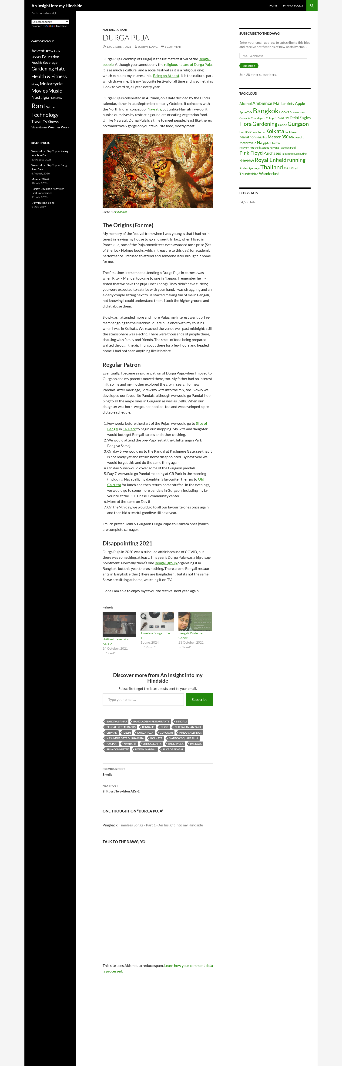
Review (246, 160)
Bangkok (265, 111)
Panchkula (176, 743)
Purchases (272, 153)
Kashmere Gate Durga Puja (125, 738)
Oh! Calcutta (152, 743)
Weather (54, 127)
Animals (55, 51)
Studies (243, 168)
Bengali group (166, 563)
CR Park (129, 429)
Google (282, 125)
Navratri (154, 109)
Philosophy (56, 97)
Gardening (264, 123)
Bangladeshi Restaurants (151, 721)
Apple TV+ (245, 112)
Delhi (127, 732)
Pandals (196, 743)
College (270, 118)
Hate (60, 69)
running (296, 160)
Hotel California (248, 132)
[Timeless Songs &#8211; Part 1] (157, 621)
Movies (39, 91)
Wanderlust (269, 173)
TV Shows (51, 121)
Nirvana (274, 147)
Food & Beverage (44, 62)
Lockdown (291, 132)
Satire (50, 107)
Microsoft (296, 137)
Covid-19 (282, 118)
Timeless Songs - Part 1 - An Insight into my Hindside (161, 825)
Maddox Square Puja (183, 738)
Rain (284, 153)
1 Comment (173, 46)
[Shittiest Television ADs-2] (119, 624)
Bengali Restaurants (121, 726)
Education (50, 56)
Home (273, 5)
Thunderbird (248, 174)
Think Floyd (291, 168)
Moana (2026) (40, 179)
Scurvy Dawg (148, 46)
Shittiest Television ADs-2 (121, 788)
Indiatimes (121, 212)
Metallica (261, 137)
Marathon (247, 137)
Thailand (271, 167)
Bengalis (148, 726)
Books (284, 112)
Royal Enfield (270, 159)
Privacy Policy (293, 5)
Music (55, 91)
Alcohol (245, 103)
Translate (61, 26)
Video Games (39, 127)
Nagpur (112, 743)
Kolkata (156, 738)
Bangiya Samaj (117, 721)
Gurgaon (166, 732)
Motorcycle (247, 143)
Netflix (276, 143)
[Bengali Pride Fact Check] (195, 621)
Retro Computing (297, 153)
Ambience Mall (267, 103)
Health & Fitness (49, 76)
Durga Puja (145, 732)
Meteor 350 (278, 136)
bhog (164, 726)
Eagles (305, 117)
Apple (300, 103)
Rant (123, 29)
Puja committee (118, 749)
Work (65, 127)
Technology (45, 115)
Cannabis (244, 118)
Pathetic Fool (288, 147)
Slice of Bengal (173, 749)
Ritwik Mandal (145, 749)
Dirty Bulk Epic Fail (42, 202)
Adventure (41, 50)
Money (35, 84)
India (261, 132)
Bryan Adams (297, 112)
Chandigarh (258, 118)
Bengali (181, 721)
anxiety (288, 103)
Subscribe (199, 699)
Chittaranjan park (188, 726)
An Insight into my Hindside (56, 5)
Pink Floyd (251, 153)
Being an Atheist (166, 75)
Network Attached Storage (254, 147)
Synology (254, 168)
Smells (114, 771)
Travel (36, 121)
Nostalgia (111, 29)
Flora (245, 124)
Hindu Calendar (190, 732)
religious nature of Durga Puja (188, 64)
